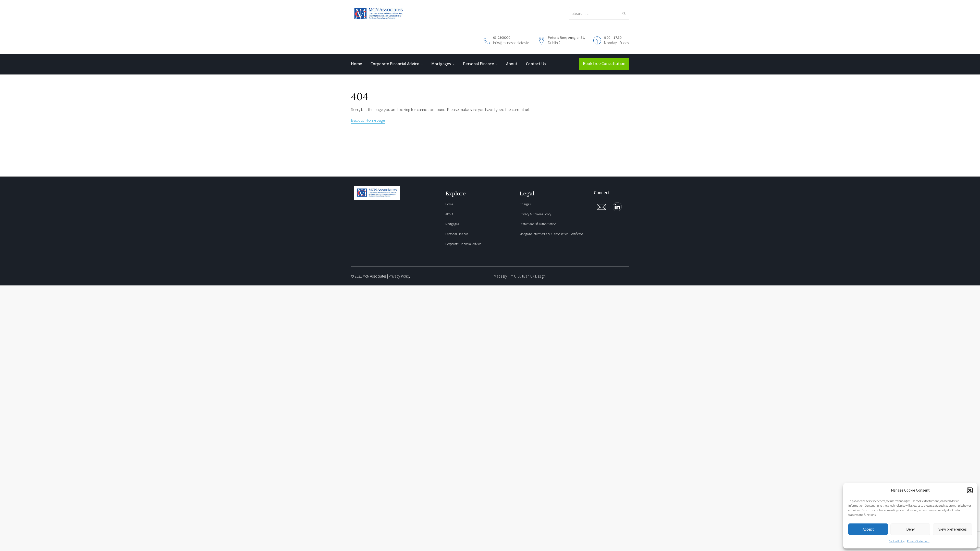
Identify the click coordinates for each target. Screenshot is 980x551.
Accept (868, 529)
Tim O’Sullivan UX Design (527, 276)
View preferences (952, 529)
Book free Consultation (604, 63)
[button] (969, 490)
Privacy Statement (918, 541)
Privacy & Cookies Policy (535, 214)
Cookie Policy (896, 541)
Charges (525, 204)
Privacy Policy (399, 276)
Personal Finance (478, 64)
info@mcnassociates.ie (511, 42)
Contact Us (536, 64)
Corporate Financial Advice (395, 64)
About (512, 64)
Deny (910, 529)
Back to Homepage (368, 120)
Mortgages (441, 64)
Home (356, 64)
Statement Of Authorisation (538, 224)
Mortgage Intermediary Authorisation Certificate (551, 234)
